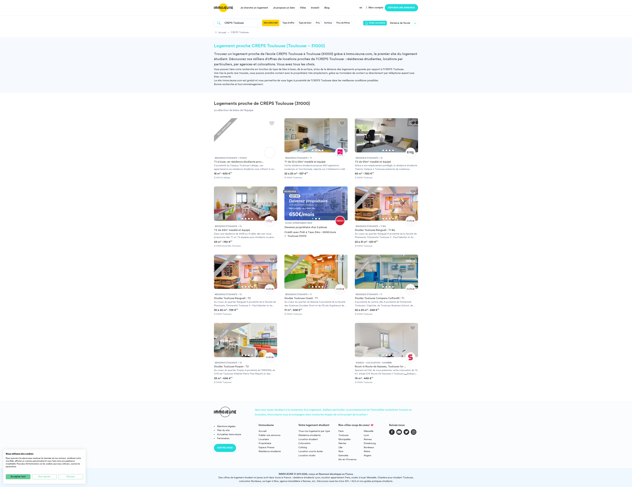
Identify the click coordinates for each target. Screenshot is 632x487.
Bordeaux (369, 447)
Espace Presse (266, 447)
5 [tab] (322, 150)
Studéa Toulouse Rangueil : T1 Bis (375, 230)
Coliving (302, 447)
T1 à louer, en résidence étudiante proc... (239, 161)
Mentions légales (226, 426)
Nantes (342, 443)
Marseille (368, 431)
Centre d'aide (225, 448)
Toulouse (343, 435)
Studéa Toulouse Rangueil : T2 (232, 298)
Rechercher (271, 23)
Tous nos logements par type (314, 431)
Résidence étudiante (270, 451)
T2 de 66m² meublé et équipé (373, 161)
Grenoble (343, 455)
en (360, 7)
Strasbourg (370, 443)
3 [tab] (316, 150)
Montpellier (344, 439)
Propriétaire (265, 443)
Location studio (307, 455)
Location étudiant (308, 439)
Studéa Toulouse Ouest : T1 (301, 298)
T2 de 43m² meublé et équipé (232, 230)
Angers (367, 455)
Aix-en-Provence (347, 459)
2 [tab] (313, 150)
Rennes (368, 439)
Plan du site (223, 430)
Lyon (366, 435)
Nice (340, 451)
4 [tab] (319, 150)
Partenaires (223, 438)
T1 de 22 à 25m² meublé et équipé (304, 161)
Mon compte (376, 7)
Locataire (264, 439)
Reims (367, 451)
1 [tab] (309, 150)
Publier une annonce (269, 435)
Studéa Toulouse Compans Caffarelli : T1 (379, 298)
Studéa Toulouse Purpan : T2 (231, 366)
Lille (340, 447)
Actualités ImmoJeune (229, 434)
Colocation (304, 443)
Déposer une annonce (401, 8)
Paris (341, 431)
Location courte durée (310, 451)
